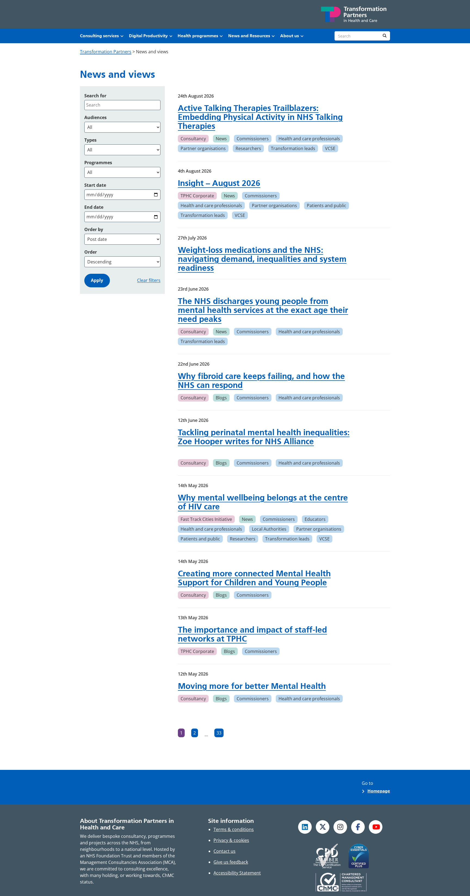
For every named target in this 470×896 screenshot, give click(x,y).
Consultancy (193, 139)
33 (220, 733)
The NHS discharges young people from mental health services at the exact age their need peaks (263, 310)
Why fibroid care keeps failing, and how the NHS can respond (261, 380)
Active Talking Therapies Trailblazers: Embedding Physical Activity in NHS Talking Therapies (260, 117)
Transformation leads (293, 148)
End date (93, 207)
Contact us (225, 851)
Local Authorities (269, 529)
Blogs (221, 398)
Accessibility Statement (237, 873)
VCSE (330, 148)
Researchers (248, 148)
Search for (95, 96)
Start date (95, 185)
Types (90, 140)
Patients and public (326, 206)
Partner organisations (203, 148)
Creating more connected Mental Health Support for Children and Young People (254, 578)
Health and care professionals (309, 139)
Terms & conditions (234, 829)
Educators (315, 519)
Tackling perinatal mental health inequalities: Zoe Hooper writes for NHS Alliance (264, 437)
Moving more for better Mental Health (252, 686)
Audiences (95, 117)
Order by (93, 229)
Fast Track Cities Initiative (206, 519)
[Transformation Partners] (353, 14)
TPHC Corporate (197, 196)
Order (90, 252)
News (221, 139)
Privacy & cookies (231, 840)
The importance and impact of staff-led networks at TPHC (252, 634)
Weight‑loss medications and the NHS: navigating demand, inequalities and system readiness (262, 259)
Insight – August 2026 (219, 183)
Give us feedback (231, 862)
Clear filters (148, 280)
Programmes (98, 163)
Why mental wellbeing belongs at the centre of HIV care (263, 502)
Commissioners (253, 139)
